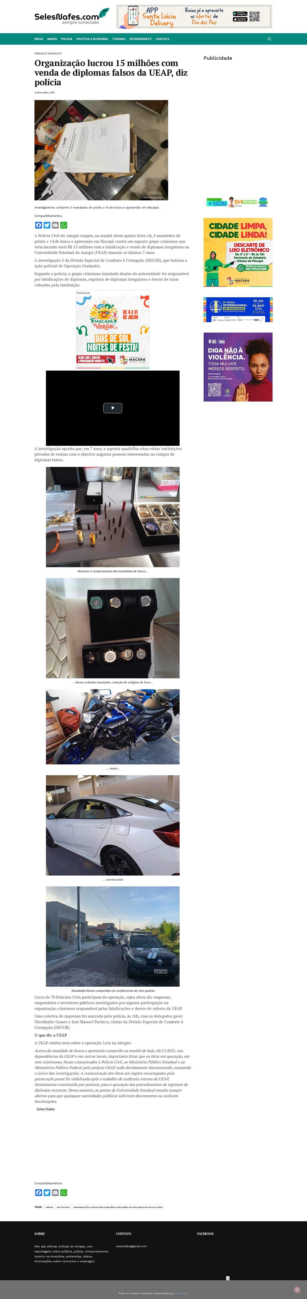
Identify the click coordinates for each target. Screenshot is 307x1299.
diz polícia (63, 1207)
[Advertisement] (112, 1148)
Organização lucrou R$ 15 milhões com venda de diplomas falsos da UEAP (118, 1207)
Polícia (66, 39)
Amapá (52, 39)
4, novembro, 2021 (44, 92)
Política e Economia (92, 39)
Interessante (140, 39)
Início (38, 39)
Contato (162, 39)
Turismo (119, 39)
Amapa (49, 1207)
